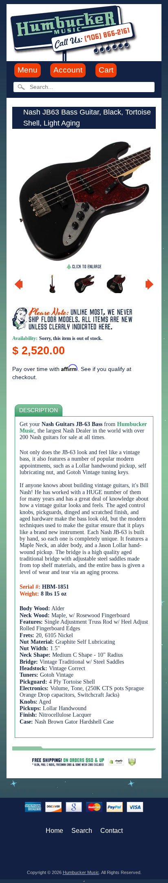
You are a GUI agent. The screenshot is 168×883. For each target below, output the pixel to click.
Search (81, 830)
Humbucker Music (81, 872)
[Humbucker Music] (75, 32)
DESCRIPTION (38, 410)
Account (67, 70)
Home (54, 830)
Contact (111, 830)
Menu (28, 70)
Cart (106, 70)
